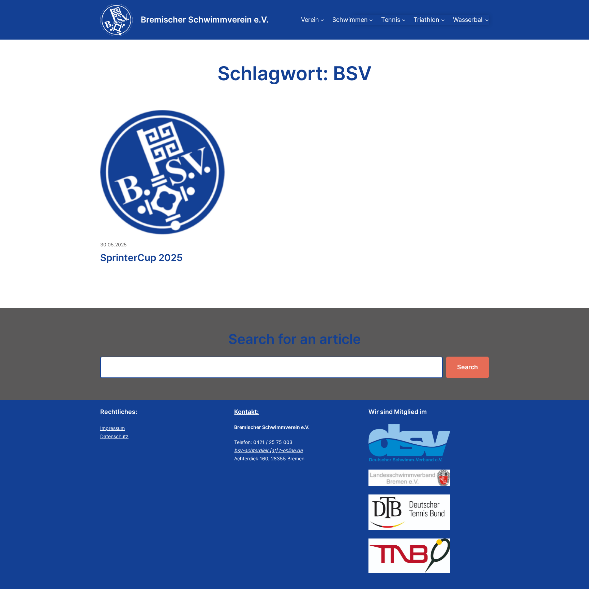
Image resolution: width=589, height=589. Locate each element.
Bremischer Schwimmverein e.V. (205, 20)
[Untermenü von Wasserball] (487, 20)
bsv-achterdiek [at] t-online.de (268, 450)
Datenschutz (114, 436)
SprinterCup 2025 (141, 257)
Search (467, 367)
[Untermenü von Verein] (322, 20)
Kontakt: (246, 411)
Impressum (112, 428)
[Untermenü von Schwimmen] (371, 20)
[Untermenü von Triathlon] (443, 20)
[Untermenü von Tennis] (404, 20)
